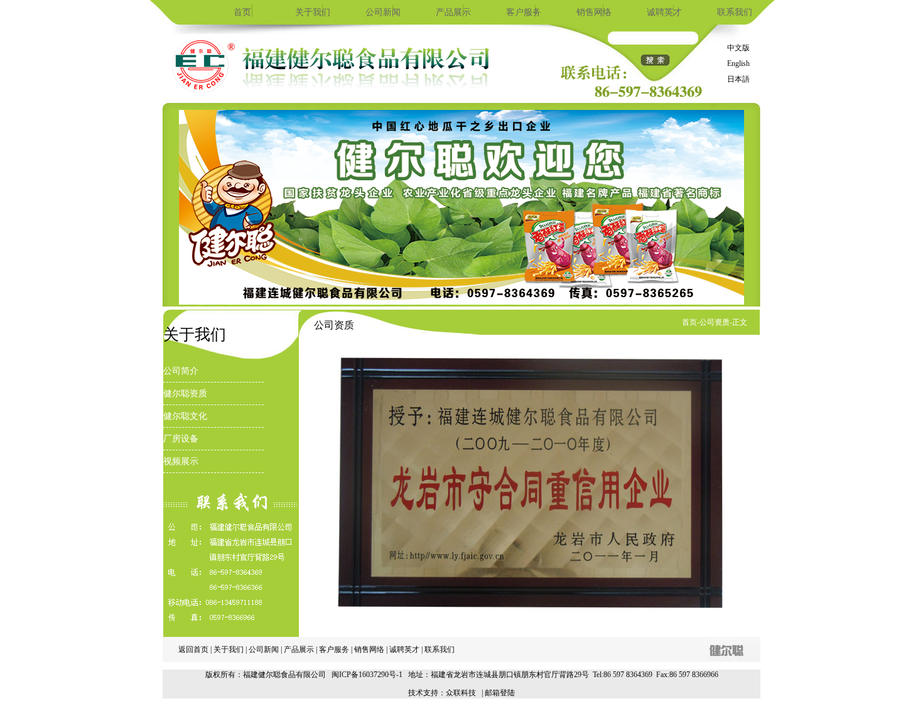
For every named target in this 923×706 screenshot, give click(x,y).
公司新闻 (383, 12)
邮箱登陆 (500, 692)
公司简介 (180, 371)
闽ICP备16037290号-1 (367, 674)
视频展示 (180, 461)
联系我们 (734, 12)
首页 (242, 12)
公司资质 (714, 322)
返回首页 (193, 649)
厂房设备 (180, 438)
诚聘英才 (664, 12)
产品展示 (453, 12)
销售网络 (594, 12)
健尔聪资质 (185, 393)
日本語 (738, 79)
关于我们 (312, 12)
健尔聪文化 (185, 416)
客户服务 (523, 12)
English (738, 63)
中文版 (738, 47)
